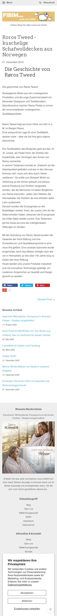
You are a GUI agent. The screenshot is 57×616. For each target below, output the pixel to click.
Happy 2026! (9, 356)
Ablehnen (27, 601)
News (28, 539)
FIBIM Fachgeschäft (28, 512)
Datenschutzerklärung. (20, 584)
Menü (9, 2)
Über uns (28, 508)
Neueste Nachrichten (28, 409)
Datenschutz (28, 524)
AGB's (28, 516)
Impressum (28, 520)
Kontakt (28, 551)
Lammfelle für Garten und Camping (21, 345)
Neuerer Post (44, 299)
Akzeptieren (27, 593)
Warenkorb (49, 2)
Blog (28, 504)
